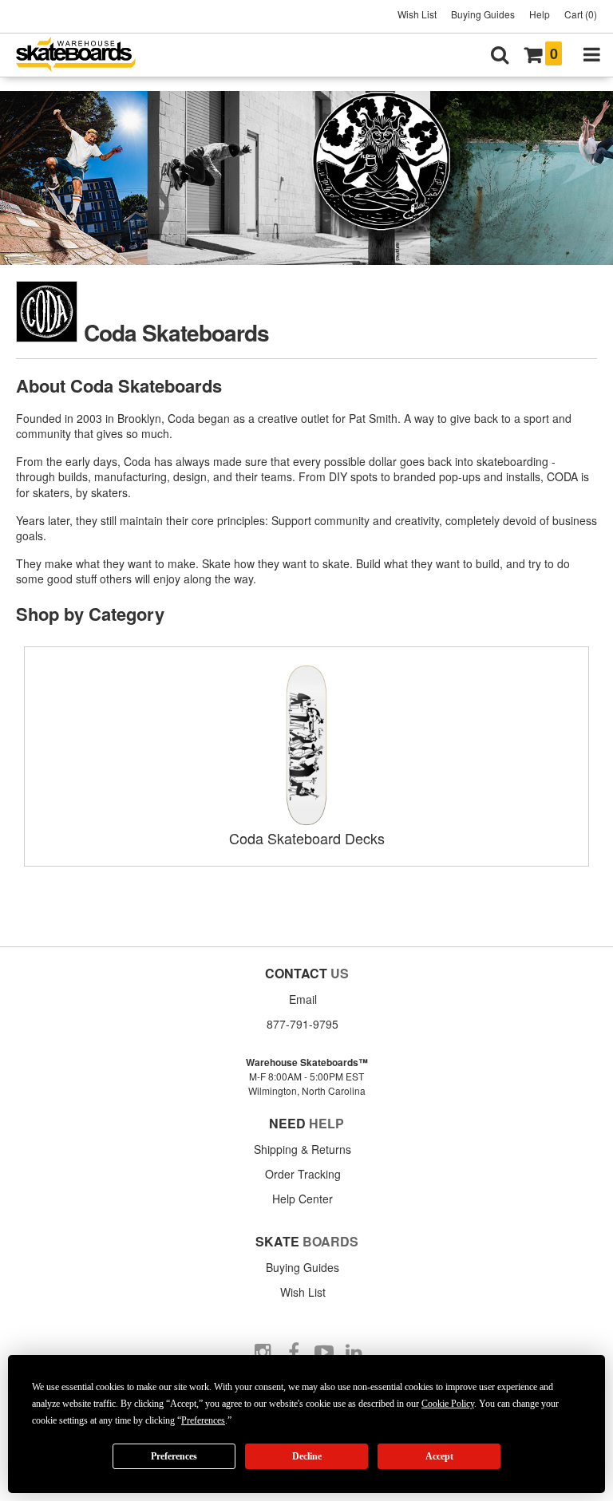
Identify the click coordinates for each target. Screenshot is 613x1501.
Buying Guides (483, 14)
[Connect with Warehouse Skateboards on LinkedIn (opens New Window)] (354, 1353)
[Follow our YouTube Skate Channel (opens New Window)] (324, 1353)
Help (539, 14)
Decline (307, 1456)
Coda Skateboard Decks (307, 838)
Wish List (417, 14)
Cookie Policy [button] (447, 1403)
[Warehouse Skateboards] (84, 55)
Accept (439, 1456)
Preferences (174, 1456)
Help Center (302, 1199)
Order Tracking (303, 1174)
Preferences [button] (203, 1420)
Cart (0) (580, 14)
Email (303, 999)
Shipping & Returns (302, 1149)
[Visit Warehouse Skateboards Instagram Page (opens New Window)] (263, 1353)
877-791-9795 (302, 1024)
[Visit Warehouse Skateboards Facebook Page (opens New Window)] (294, 1353)
